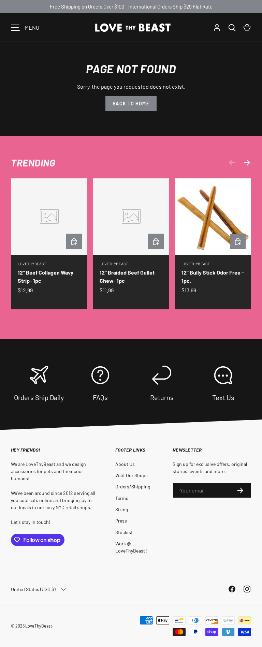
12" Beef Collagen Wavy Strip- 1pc (45, 276)
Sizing (121, 509)
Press (121, 521)
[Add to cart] (74, 241)
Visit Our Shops (131, 475)
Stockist (124, 532)
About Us (125, 464)
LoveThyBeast (38, 625)
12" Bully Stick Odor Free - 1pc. (212, 276)
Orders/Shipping (132, 486)
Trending (33, 162)
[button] (246, 27)
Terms (121, 498)
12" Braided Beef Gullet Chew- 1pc (127, 276)
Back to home (131, 103)
